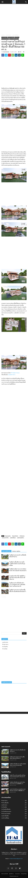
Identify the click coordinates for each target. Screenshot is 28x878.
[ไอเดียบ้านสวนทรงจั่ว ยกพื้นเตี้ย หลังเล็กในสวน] (5, 556)
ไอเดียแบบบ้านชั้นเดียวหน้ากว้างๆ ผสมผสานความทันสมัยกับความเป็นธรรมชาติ (17, 584)
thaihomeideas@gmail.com (16, 858)
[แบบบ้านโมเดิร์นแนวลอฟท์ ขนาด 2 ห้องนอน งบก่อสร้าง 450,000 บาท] (5, 790)
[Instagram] (12, 868)
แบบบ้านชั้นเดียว (15, 35)
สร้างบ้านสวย (22, 536)
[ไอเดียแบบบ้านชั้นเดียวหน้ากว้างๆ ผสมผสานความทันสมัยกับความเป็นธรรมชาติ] (5, 584)
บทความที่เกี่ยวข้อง (6, 551)
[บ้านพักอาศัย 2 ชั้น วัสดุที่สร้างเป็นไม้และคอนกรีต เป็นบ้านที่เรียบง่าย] (5, 577)
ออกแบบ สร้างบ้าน (5, 537)
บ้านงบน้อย (4, 648)
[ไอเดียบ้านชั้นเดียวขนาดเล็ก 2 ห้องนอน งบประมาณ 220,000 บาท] (5, 783)
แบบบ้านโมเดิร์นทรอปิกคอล (14, 38)
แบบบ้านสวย (8, 35)
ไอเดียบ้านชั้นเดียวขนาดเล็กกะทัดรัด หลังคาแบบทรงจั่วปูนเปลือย (17, 563)
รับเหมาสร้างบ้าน (15, 536)
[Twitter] (19, 868)
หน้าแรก (3, 35)
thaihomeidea (6, 51)
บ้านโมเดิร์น (5, 646)
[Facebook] (8, 868)
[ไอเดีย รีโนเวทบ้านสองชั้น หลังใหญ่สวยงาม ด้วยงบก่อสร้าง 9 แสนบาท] (5, 777)
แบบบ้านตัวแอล (13, 537)
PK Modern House (15, 372)
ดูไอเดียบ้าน (11, 873)
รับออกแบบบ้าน (8, 536)
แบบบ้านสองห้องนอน (5, 38)
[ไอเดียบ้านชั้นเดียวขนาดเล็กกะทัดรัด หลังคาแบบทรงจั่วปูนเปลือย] (5, 563)
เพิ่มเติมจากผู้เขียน (16, 551)
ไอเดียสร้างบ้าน (11, 374)
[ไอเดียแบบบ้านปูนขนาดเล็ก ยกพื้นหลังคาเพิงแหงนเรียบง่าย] (5, 758)
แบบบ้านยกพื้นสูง (11, 37)
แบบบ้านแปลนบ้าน (20, 537)
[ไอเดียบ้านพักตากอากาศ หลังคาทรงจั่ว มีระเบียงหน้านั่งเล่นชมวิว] (5, 570)
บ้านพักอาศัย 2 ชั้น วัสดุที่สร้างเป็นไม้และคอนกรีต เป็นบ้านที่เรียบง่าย (17, 577)
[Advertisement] (14, 19)
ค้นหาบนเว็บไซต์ (4, 873)
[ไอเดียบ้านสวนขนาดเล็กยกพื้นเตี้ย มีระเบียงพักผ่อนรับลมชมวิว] (5, 591)
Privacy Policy (24, 873)
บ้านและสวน (17, 873)
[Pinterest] (16, 868)
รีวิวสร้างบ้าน (5, 644)
